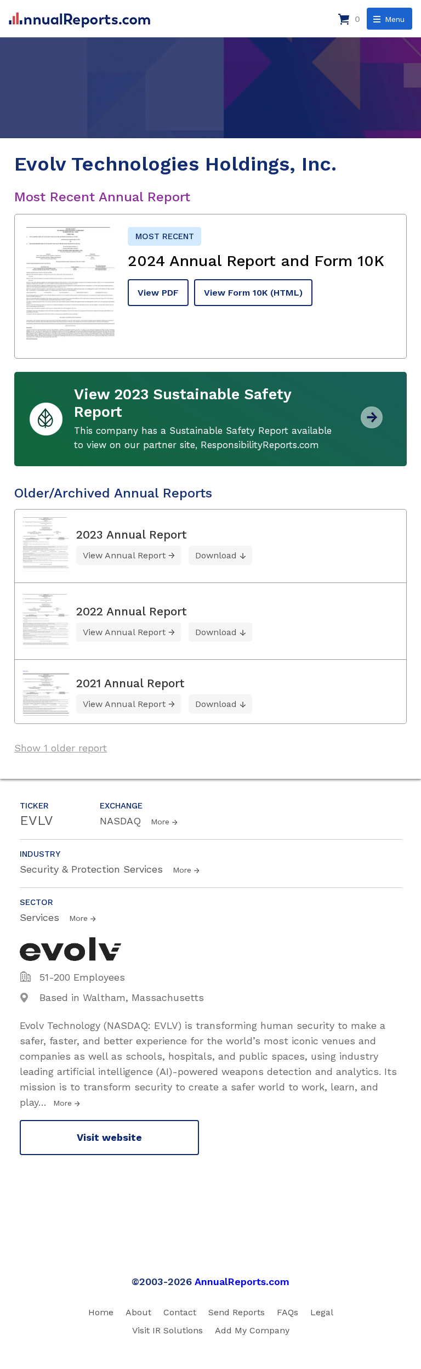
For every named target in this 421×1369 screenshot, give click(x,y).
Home (100, 1312)
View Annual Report (124, 555)
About (138, 1312)
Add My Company (252, 1330)
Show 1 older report (60, 748)
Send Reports (236, 1312)
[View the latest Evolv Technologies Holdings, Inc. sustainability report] (372, 424)
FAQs (287, 1312)
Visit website (109, 1137)
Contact (179, 1312)
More (160, 821)
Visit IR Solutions (167, 1330)
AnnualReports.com (242, 1281)
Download (216, 555)
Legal (321, 1312)
